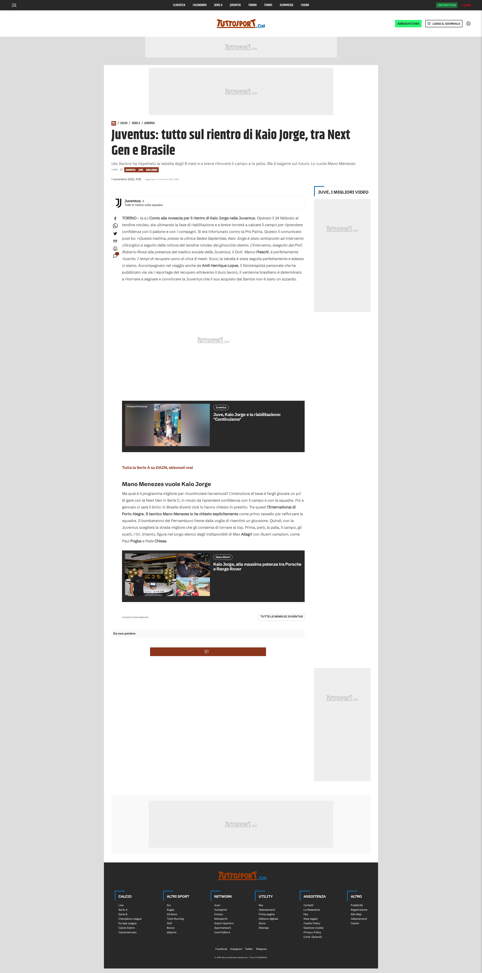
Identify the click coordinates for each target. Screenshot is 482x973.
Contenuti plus (447, 5)
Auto (217, 905)
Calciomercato (127, 932)
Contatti (308, 905)
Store (262, 923)
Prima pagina (267, 914)
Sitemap (264, 928)
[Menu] (14, 5)
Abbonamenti (267, 909)
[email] (115, 241)
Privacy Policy (312, 932)
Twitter (249, 948)
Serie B (122, 914)
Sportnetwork (222, 928)
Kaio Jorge (151, 170)
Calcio (123, 123)
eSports (171, 932)
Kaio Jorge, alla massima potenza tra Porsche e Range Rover (257, 567)
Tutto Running (175, 918)
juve (141, 170)
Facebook (221, 948)
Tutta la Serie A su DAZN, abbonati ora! (157, 467)
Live (467, 5)
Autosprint (220, 909)
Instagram (236, 948)
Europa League (127, 923)
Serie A (218, 5)
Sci (169, 905)
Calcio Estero (126, 928)
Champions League (130, 918)
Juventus (235, 5)
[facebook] (115, 218)
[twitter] (115, 233)
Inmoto (218, 914)
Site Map (356, 914)
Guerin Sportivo (223, 923)
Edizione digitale (268, 918)
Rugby (171, 909)
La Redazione (312, 909)
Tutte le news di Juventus (281, 616)
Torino (252, 5)
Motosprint (220, 918)
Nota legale (311, 918)
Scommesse (286, 5)
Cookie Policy (312, 923)
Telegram (261, 948)
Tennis (268, 5)
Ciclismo (172, 914)
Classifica (179, 5)
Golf (169, 923)
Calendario (200, 5)
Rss (261, 905)
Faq (306, 914)
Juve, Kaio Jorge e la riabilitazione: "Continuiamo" (247, 417)
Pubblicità (357, 905)
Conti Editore (222, 932)
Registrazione (359, 909)
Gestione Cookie (313, 928)
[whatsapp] (115, 226)
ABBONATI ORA (408, 23)
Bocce (171, 928)
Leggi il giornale (446, 23)
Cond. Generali (313, 937)
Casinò (305, 5)
